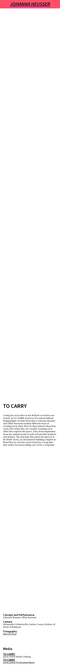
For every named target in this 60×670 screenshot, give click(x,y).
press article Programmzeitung (18, 662)
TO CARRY (9, 654)
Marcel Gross (9, 634)
